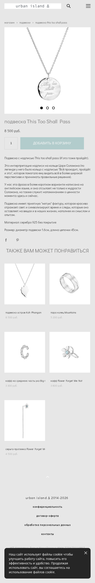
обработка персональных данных (48, 524)
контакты (47, 534)
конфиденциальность (48, 506)
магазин (9, 22)
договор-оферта (47, 515)
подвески (24, 22)
